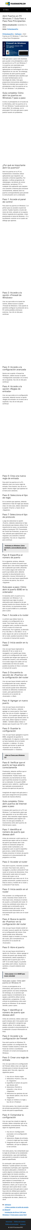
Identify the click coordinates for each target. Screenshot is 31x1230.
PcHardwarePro (12, 29)
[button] (27, 9)
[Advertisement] (15, 131)
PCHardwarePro (8, 34)
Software (18, 34)
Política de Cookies (19, 1221)
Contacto (23, 1224)
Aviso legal (9, 1221)
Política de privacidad (11, 1224)
